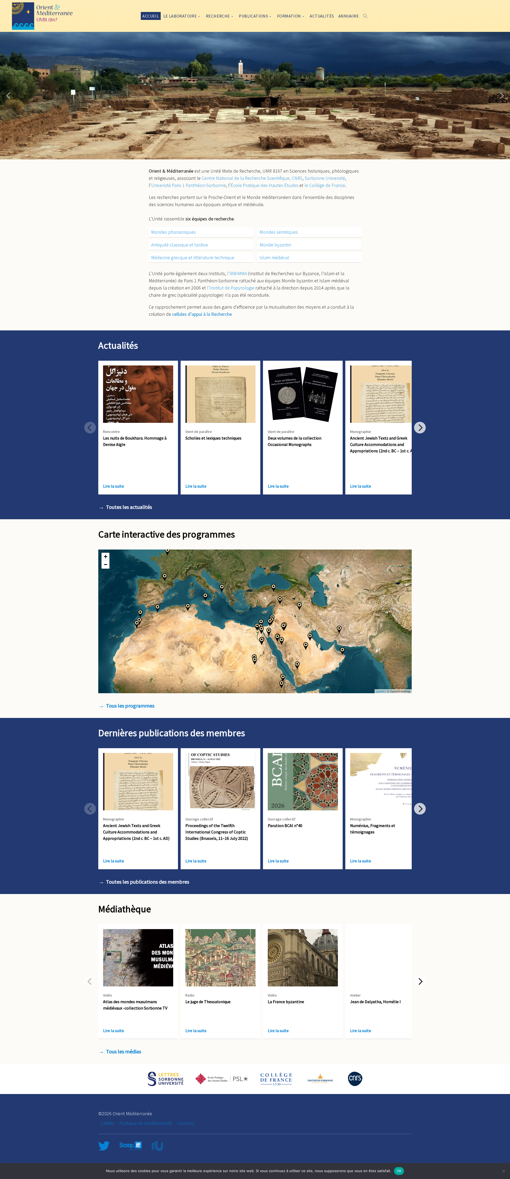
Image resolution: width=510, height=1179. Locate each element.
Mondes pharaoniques (173, 232)
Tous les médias (123, 1051)
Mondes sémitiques (279, 232)
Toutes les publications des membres (147, 881)
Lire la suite (113, 486)
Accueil (150, 16)
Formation (289, 16)
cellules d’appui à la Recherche (202, 314)
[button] (8, 95)
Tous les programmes (130, 705)
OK (399, 1171)
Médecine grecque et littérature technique (192, 257)
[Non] (503, 1171)
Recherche (218, 16)
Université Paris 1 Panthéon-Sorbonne (188, 185)
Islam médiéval (274, 257)
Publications (253, 16)
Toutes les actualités (129, 507)
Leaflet (380, 691)
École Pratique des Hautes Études (264, 185)
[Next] (420, 427)
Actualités (322, 16)
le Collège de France (324, 185)
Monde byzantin (275, 245)
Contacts (186, 1123)
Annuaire (348, 16)
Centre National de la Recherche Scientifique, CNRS (252, 178)
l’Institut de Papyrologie (230, 288)
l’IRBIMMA (237, 273)
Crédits (107, 1123)
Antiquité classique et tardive (179, 245)
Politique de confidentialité (145, 1123)
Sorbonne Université (325, 178)
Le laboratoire (180, 16)
